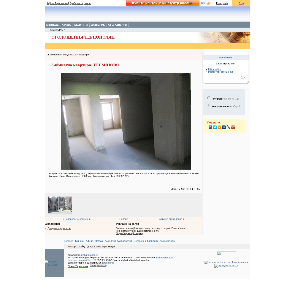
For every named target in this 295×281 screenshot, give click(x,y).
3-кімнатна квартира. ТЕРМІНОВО (85, 65)
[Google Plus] (233, 127)
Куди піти (110, 241)
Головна (68, 241)
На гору (123, 219)
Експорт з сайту (76, 246)
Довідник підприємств (59, 228)
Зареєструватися (225, 63)
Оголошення (54, 54)
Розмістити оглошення (220, 71)
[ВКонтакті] (210, 127)
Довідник (153, 241)
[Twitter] (215, 127)
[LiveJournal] (228, 127)
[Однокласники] (219, 127)
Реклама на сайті (77, 260)
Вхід (241, 3)
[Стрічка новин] (208, 3)
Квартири (84, 54)
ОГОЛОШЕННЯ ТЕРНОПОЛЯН (83, 37)
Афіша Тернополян (57, 3)
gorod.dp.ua (108, 262)
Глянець (79, 241)
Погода (99, 241)
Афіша (89, 241)
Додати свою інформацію (101, 246)
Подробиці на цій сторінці (129, 233)
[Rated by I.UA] (226, 257)
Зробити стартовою (80, 3)
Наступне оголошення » (171, 219)
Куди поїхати (124, 241)
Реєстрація (222, 3)
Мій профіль (214, 69)
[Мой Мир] (224, 127)
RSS (203, 3)
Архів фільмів (167, 241)
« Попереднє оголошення (76, 219)
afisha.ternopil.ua (89, 255)
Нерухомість (70, 54)
